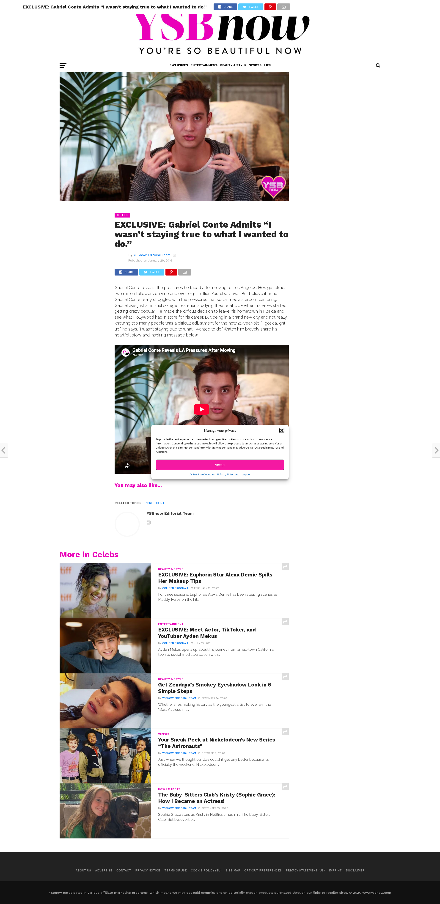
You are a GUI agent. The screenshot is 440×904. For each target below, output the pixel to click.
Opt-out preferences (202, 474)
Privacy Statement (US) (305, 870)
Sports (255, 65)
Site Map (233, 870)
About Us (83, 870)
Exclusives (179, 65)
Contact (123, 870)
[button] (282, 430)
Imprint (246, 474)
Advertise (103, 870)
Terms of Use (175, 870)
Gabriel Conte (154, 503)
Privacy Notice (147, 870)
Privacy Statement (228, 474)
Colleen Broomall (175, 588)
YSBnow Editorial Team (151, 255)
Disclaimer (355, 870)
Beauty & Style (233, 65)
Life (267, 65)
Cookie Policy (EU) (206, 870)
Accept (220, 465)
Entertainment (204, 65)
